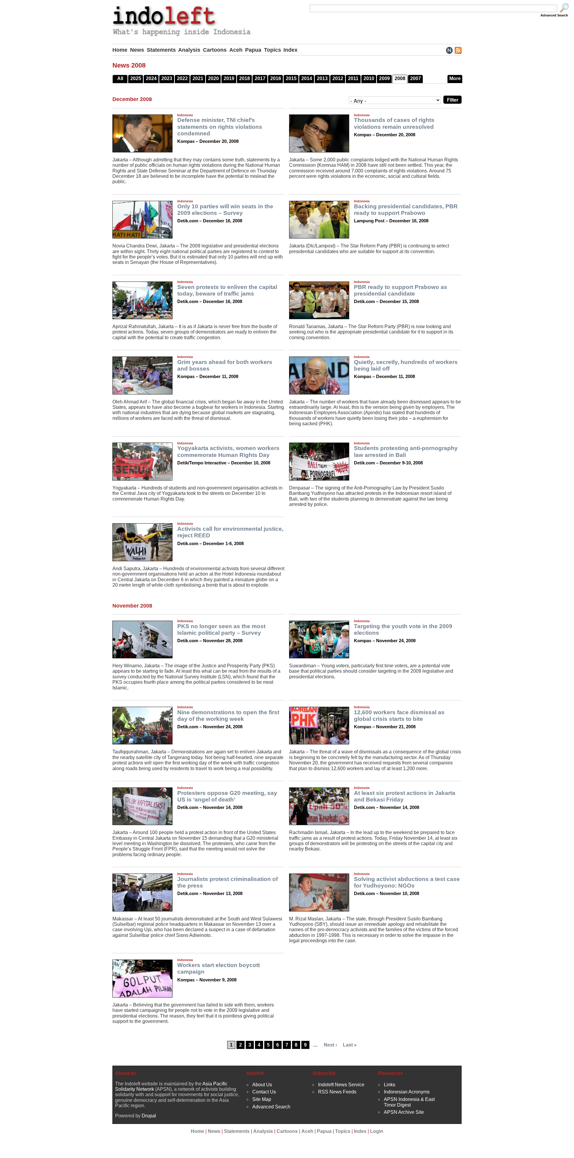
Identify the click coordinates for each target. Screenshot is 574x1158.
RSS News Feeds (337, 1091)
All (120, 78)
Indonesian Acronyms (407, 1091)
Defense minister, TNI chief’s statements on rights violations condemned (219, 126)
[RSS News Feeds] (458, 50)
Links (389, 1084)
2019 (229, 78)
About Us (262, 1084)
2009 (384, 78)
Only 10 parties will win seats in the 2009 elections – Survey (225, 209)
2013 (322, 78)
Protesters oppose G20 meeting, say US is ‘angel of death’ (227, 796)
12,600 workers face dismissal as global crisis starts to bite (399, 715)
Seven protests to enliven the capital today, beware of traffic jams (227, 290)
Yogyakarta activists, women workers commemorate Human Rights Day (228, 451)
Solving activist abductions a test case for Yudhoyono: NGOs (407, 882)
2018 (244, 78)
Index (290, 50)
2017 (260, 78)
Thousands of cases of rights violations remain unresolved (394, 123)
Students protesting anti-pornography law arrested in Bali (406, 451)
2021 (198, 78)
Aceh (235, 50)
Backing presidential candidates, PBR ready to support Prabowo (406, 209)
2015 (291, 78)
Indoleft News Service (341, 1084)
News (137, 50)
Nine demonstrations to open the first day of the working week (228, 715)
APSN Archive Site (404, 1112)
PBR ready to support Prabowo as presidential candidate (400, 290)
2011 (353, 78)
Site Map (261, 1099)
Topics (272, 50)
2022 (182, 78)
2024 (151, 78)
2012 (337, 78)
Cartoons (215, 50)
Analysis (189, 50)
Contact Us (264, 1091)
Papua (253, 50)
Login (376, 1131)
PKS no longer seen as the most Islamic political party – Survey (221, 629)
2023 (166, 78)
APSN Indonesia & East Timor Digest (409, 1102)
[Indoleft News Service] (449, 50)
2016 (275, 78)
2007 (415, 78)
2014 (306, 78)
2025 (135, 78)
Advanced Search (554, 15)
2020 (213, 78)
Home (119, 50)
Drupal (149, 1115)
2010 (369, 78)
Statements (161, 50)
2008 (400, 78)
